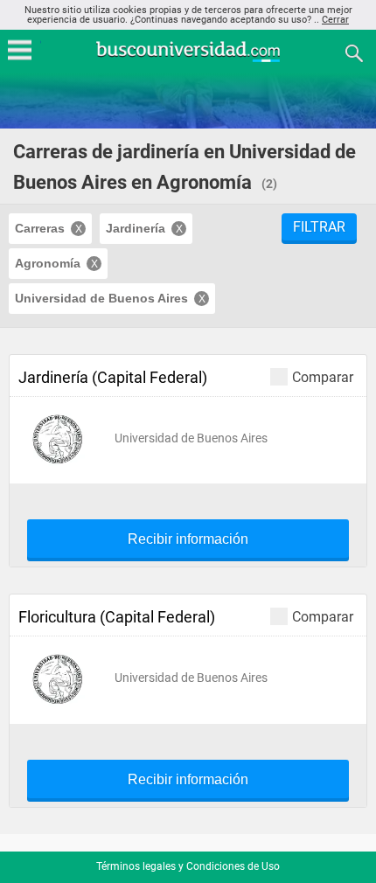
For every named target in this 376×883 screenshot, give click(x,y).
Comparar (322, 377)
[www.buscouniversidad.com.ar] (188, 60)
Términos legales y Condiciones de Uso (188, 866)
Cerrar (335, 19)
